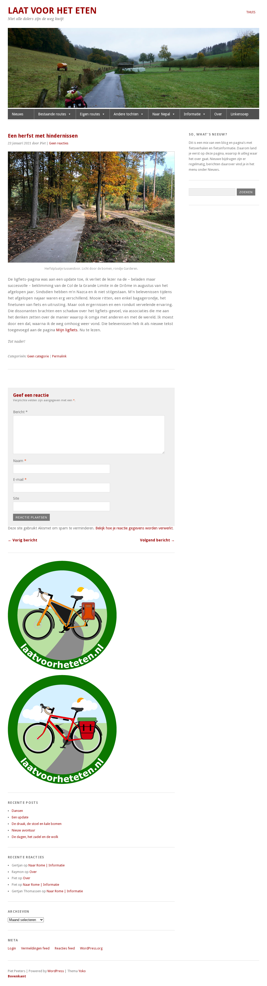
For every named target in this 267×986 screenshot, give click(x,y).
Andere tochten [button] (126, 114)
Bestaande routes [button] (52, 114)
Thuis (251, 12)
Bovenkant (17, 976)
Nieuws (17, 114)
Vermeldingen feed (35, 948)
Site (16, 498)
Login (12, 948)
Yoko (82, 971)
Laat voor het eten (52, 10)
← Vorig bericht (22, 540)
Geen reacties (58, 143)
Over (218, 114)
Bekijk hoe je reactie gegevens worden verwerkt (134, 528)
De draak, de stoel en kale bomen (37, 824)
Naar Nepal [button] (161, 114)
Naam (19, 461)
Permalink (59, 356)
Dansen (17, 811)
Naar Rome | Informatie (46, 865)
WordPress (55, 971)
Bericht (20, 412)
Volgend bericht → (157, 540)
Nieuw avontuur (23, 830)
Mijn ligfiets (66, 330)
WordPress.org (91, 948)
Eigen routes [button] (90, 114)
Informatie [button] (192, 114)
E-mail (20, 479)
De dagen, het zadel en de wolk (35, 837)
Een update (20, 817)
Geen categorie (38, 356)
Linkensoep (239, 114)
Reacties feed (65, 948)
